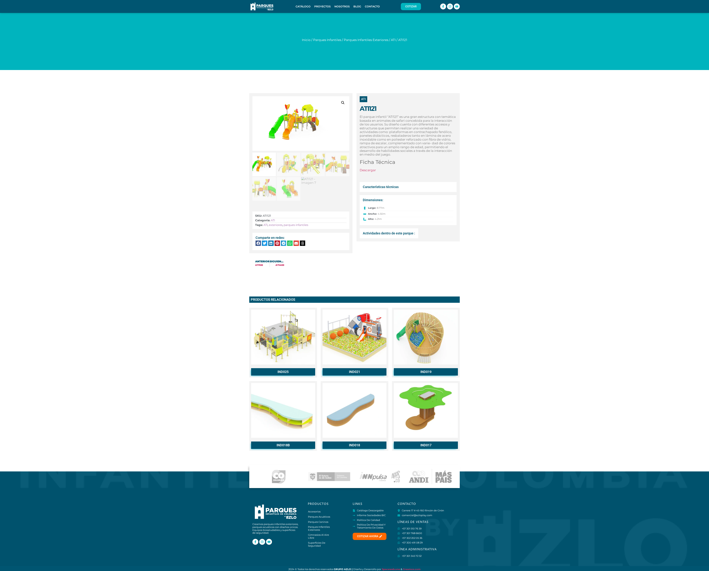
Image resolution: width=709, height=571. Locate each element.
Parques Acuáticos (319, 516)
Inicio (306, 40)
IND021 (354, 372)
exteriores (275, 225)
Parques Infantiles (327, 40)
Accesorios (314, 511)
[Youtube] (457, 6)
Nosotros (342, 6)
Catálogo (303, 6)
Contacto (372, 6)
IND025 (283, 372)
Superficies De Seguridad (316, 544)
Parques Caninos (318, 521)
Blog (357, 6)
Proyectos (322, 6)
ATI (393, 40)
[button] (343, 102)
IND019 (425, 372)
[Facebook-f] (443, 6)
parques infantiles (296, 225)
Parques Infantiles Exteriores (366, 40)
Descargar (368, 170)
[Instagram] (450, 6)
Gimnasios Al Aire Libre (318, 536)
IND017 (425, 445)
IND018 (354, 445)
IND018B (283, 445)
